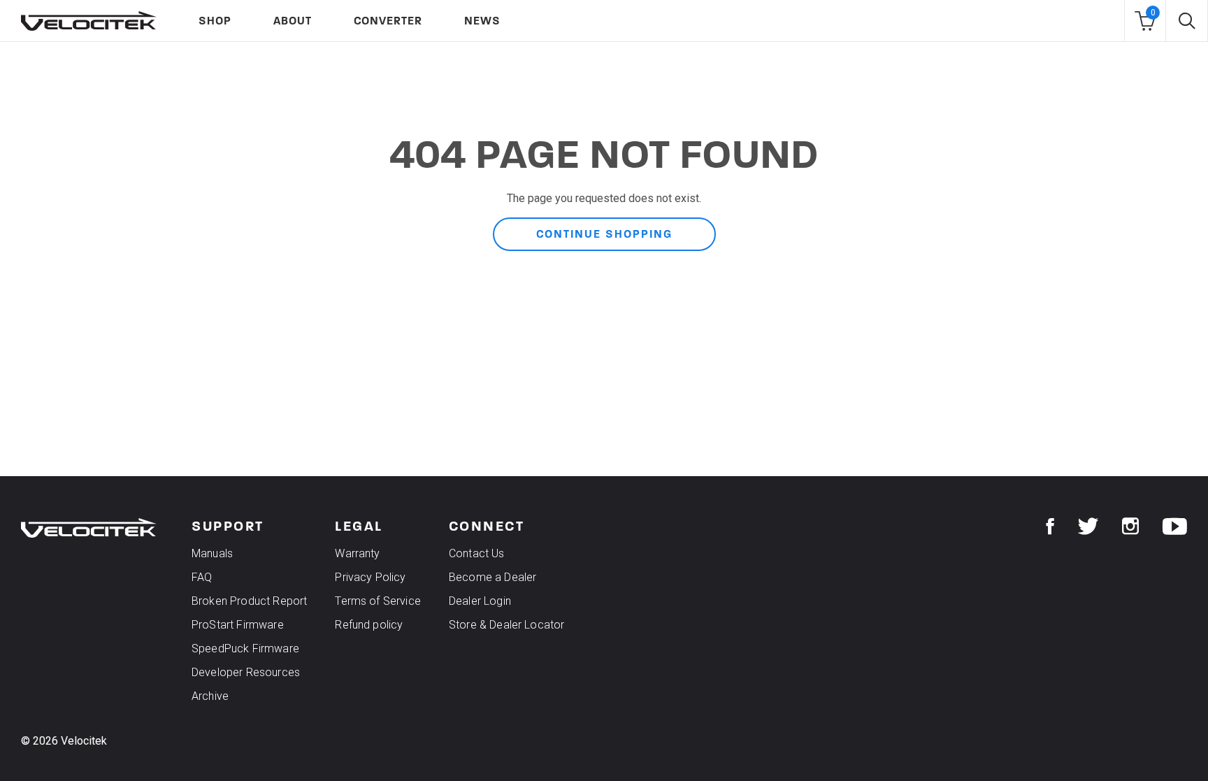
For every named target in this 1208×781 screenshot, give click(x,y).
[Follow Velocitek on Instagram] (1130, 526)
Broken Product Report (249, 601)
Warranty (357, 553)
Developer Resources (246, 672)
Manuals (212, 553)
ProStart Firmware (238, 624)
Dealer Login (480, 601)
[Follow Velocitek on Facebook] (1050, 526)
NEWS (482, 20)
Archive (210, 696)
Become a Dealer (492, 577)
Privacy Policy (370, 577)
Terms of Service (378, 601)
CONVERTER (388, 20)
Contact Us (477, 553)
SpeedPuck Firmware (245, 648)
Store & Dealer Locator (507, 624)
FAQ (202, 577)
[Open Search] (1186, 21)
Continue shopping (604, 234)
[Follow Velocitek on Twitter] (1088, 526)
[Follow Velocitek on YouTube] (1175, 526)
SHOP (215, 20)
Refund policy (369, 624)
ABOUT (292, 20)
